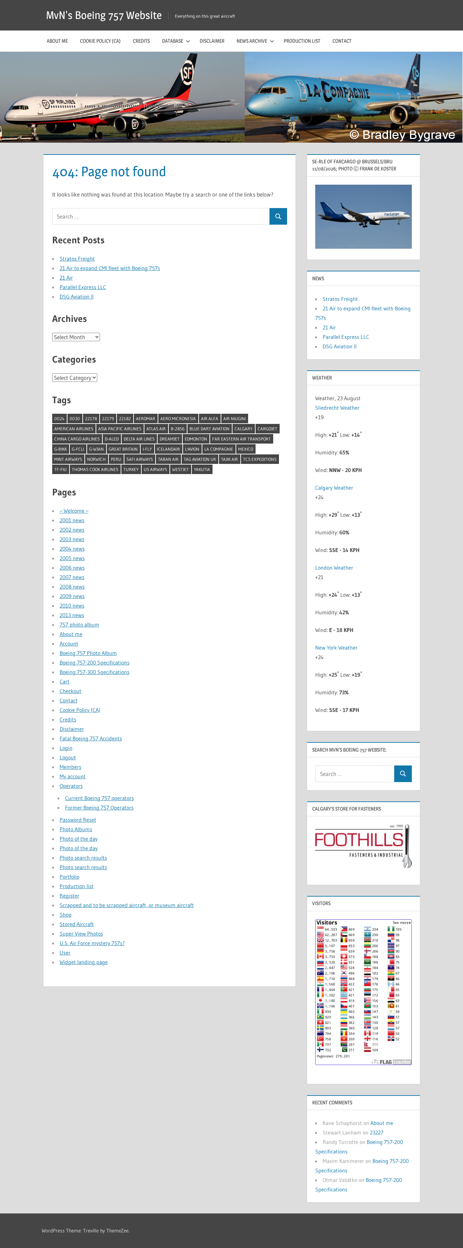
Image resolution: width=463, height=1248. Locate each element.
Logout (68, 757)
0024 (59, 418)
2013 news (72, 615)
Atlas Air (156, 428)
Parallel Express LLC (83, 287)
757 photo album (79, 624)
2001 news (72, 520)
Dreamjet (170, 439)
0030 (74, 418)
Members (70, 766)
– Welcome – (74, 510)
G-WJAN (96, 449)
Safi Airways (139, 459)
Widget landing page (84, 962)
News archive (252, 41)
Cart (64, 681)
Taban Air (168, 459)
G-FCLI (78, 449)
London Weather (334, 567)
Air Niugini (234, 418)
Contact (342, 41)
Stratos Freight (77, 258)
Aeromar (145, 418)
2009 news (72, 596)
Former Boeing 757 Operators (99, 807)
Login (66, 747)
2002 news (72, 529)
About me (57, 41)
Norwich (96, 459)
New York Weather (336, 647)
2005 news (72, 558)
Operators (71, 785)
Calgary (244, 428)
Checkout (70, 691)
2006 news (72, 567)
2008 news (72, 586)
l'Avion (192, 449)
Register (69, 895)
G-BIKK (60, 449)
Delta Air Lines (139, 439)
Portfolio (69, 876)
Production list (302, 41)
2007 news (72, 577)
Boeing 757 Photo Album (88, 653)
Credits (141, 41)
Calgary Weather (334, 487)
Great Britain (123, 449)
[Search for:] (161, 216)
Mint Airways (68, 459)
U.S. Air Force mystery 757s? (92, 943)
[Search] (278, 216)
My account (73, 776)
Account (69, 643)
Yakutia (202, 469)
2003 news (72, 539)
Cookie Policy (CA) (100, 41)
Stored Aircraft (77, 924)
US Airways (155, 469)
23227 (376, 1132)
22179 (108, 418)
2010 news (72, 605)
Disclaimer (212, 41)
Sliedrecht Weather (338, 407)
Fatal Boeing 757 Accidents (91, 738)
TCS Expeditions (260, 459)
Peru (116, 459)
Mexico (245, 449)
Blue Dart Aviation (209, 428)
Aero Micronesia (178, 418)
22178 (91, 418)
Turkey (131, 469)
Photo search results (83, 857)
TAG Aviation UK (200, 459)
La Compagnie (218, 449)
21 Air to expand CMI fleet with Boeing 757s (110, 268)
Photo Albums (76, 829)
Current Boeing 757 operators (99, 798)
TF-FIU (60, 469)
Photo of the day (79, 838)
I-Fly (147, 449)
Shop (66, 914)
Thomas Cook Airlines (95, 469)
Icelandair (168, 449)
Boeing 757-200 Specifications (94, 662)
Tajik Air (229, 459)
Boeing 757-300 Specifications (94, 672)
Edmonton (196, 439)
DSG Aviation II (77, 296)
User (65, 952)
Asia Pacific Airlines (119, 428)
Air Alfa (209, 418)
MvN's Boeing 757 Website (104, 15)
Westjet (180, 469)
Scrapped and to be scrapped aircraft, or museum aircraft (127, 905)
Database (172, 41)
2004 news (72, 548)
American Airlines (73, 428)
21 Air (66, 277)
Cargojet (267, 428)
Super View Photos (81, 933)
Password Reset (78, 819)
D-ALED (112, 439)
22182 (125, 418)
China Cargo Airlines (77, 439)
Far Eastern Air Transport (241, 439)
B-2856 (177, 428)
